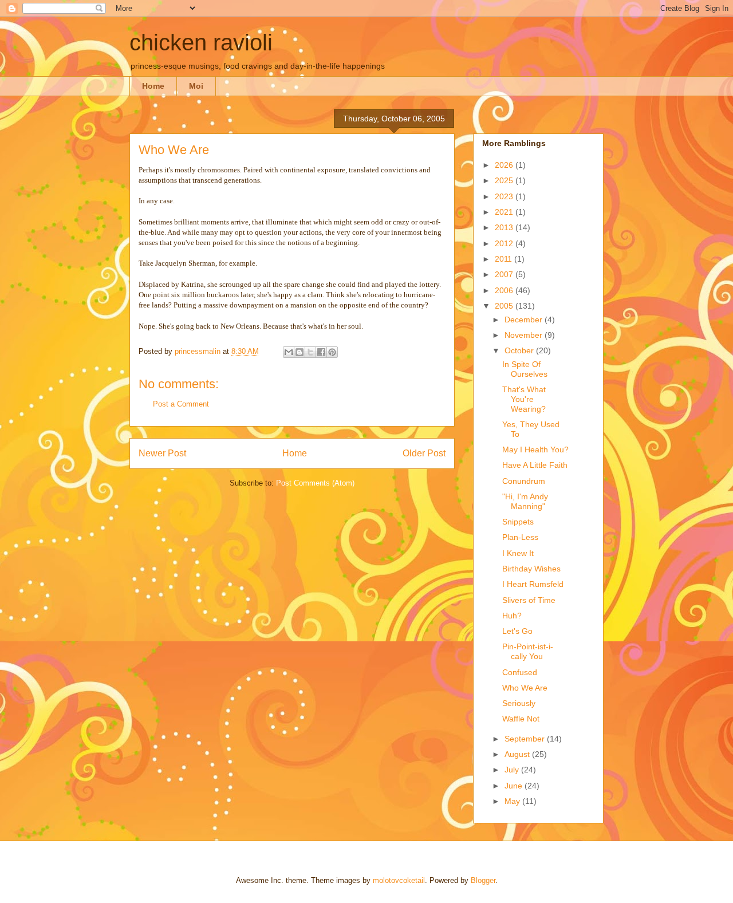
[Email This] (288, 352)
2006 (505, 290)
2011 (504, 258)
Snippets (518, 521)
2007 (505, 274)
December (525, 319)
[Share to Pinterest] (332, 352)
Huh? (512, 615)
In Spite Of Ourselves (524, 369)
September (526, 738)
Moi (196, 85)
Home (153, 85)
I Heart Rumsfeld (532, 584)
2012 (505, 243)
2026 (505, 164)
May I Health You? (535, 449)
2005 (505, 305)
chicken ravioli (201, 42)
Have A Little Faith (535, 465)
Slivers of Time (528, 600)
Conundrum (523, 481)
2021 (505, 211)
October (520, 350)
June (515, 785)
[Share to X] (310, 352)
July (513, 769)
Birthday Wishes (531, 568)
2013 (505, 227)
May (513, 801)
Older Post (424, 453)
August (518, 754)
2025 (505, 180)
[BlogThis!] (299, 352)
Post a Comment (181, 404)
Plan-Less (520, 537)
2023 (505, 196)
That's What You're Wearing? (524, 399)
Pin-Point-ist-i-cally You (527, 651)
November (525, 335)
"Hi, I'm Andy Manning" (525, 501)
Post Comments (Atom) (315, 483)
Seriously (518, 703)
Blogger (483, 880)
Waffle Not (520, 718)
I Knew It (518, 553)
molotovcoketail (399, 880)
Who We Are (524, 687)
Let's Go (517, 631)
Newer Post (162, 453)
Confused (519, 672)
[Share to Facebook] (321, 352)
